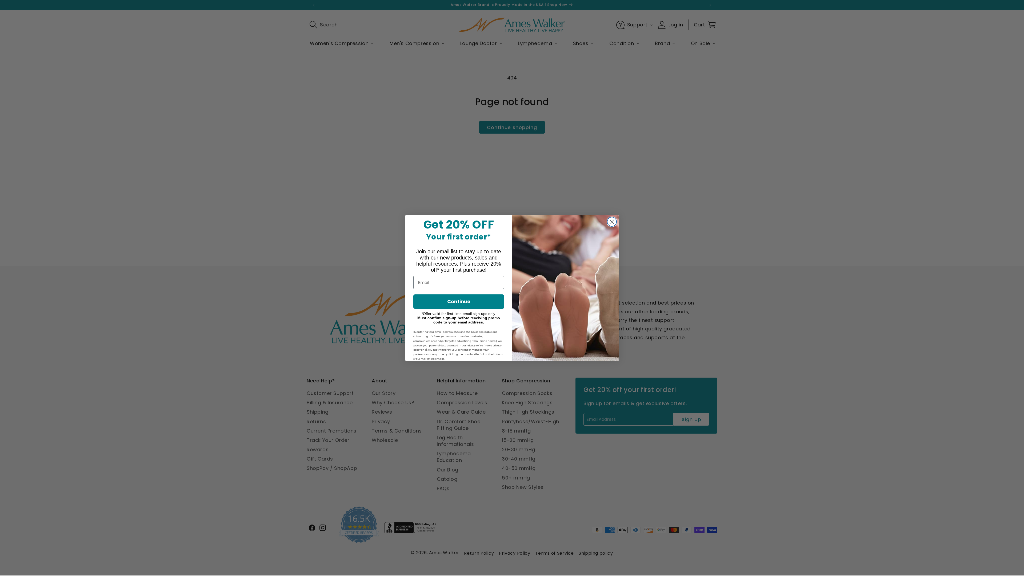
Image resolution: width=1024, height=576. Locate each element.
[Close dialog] (612, 221)
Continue (458, 301)
